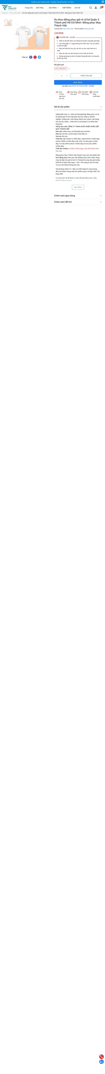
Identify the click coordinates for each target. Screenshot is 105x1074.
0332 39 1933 (77, 86)
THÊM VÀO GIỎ (86, 76)
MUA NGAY (78, 82)
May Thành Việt (68, 29)
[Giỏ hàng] (101, 7)
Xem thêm (78, 187)
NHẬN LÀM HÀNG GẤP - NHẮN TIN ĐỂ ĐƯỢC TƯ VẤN (52, 2)
